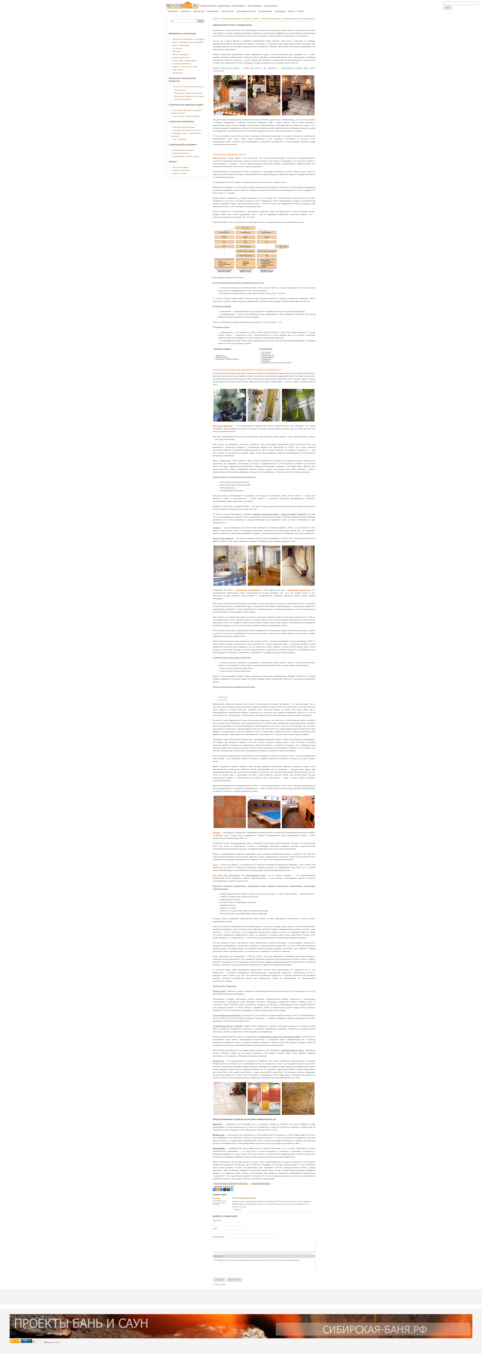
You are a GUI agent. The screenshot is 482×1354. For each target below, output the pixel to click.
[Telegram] (231, 1189)
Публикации (280, 11)
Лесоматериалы (265, 11)
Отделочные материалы (232, 19)
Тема (215, 1228)
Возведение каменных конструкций (188, 96)
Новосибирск (212, 11)
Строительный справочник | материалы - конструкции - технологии (238, 5)
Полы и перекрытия (181, 54)
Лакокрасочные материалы (184, 127)
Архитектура (199, 11)
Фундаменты (178, 73)
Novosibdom (173, 11)
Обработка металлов (181, 170)
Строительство (227, 11)
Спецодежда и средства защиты (186, 156)
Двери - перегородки (181, 45)
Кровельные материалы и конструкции (188, 39)
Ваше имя (217, 1220)
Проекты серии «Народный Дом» (186, 116)
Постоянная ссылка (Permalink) (219, 1203)
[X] (224, 1189)
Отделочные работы (182, 99)
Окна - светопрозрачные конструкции (188, 42)
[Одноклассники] (217, 1189)
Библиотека (186, 11)
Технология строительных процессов (188, 87)
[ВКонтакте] (214, 1189)
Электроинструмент (181, 153)
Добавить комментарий (224, 1187)
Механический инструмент (184, 150)
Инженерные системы (246, 11)
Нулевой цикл (180, 90)
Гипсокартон (178, 48)
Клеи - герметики (180, 139)
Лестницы (177, 51)
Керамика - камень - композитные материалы (262, 19)
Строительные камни (181, 57)
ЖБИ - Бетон (178, 70)
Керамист (217, 1198)
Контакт (300, 11)
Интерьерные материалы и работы (187, 130)
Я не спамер (220, 1284)
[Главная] (182, 5)
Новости (291, 11)
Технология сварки (180, 167)
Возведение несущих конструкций (188, 93)
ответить (237, 1210)
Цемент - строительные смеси (185, 67)
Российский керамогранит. (244, 1198)
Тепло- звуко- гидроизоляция (185, 61)
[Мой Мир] (221, 1189)
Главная (216, 19)
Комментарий (219, 1237)
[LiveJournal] (228, 1189)
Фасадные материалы (182, 64)
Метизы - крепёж (179, 173)
